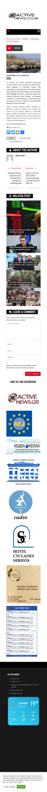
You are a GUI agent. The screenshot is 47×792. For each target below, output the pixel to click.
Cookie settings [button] (9, 787)
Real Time (21, 655)
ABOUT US (16, 681)
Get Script (14, 655)
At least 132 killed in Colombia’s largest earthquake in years (23, 301)
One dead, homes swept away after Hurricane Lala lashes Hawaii (21, 283)
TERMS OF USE (16, 693)
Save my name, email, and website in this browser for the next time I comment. (21, 366)
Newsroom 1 (21, 155)
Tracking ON (28, 655)
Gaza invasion (15, 142)
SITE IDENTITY (16, 690)
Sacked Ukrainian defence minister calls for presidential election (22, 248)
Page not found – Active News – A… (21, 626)
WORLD (17, 48)
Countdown (24, 138)
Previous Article (16, 168)
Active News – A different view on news (20, 618)
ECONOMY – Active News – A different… (19, 613)
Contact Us (15, 679)
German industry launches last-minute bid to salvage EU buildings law (14, 178)
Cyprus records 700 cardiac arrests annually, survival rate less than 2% (33, 178)
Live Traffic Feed (22, 608)
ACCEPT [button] (21, 787)
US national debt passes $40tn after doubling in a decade (22, 231)
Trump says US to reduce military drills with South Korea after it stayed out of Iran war (23, 265)
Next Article (29, 168)
